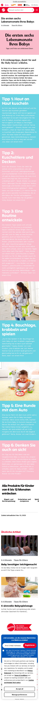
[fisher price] (20, 5)
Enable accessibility (19, 1)
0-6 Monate (5, 25)
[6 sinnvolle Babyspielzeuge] (19, 588)
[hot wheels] (13, 5)
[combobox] (20, 10)
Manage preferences (19, 695)
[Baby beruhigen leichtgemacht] (19, 546)
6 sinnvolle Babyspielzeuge (17, 605)
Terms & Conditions (20, 675)
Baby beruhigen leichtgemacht (19, 564)
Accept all (19, 689)
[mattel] (2, 5)
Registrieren (30, 645)
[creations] (26, 5)
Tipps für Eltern (17, 25)
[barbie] (7, 5)
